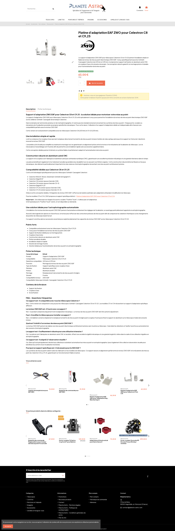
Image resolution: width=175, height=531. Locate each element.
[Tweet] (81, 91)
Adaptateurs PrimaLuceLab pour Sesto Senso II (99, 441)
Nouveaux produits (65, 499)
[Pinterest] (83, 91)
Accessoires (31, 508)
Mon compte (94, 497)
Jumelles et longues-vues (35, 511)
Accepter (8, 526)
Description (31, 109)
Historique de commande (98, 499)
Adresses (93, 502)
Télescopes (31, 497)
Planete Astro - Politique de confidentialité (68, 509)
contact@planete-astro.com (132, 507)
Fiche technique (44, 109)
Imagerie (30, 505)
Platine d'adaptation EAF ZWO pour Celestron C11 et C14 (95, 196)
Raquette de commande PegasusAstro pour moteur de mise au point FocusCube (37, 442)
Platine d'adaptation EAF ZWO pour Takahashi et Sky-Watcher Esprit (99, 398)
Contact (61, 502)
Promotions (62, 497)
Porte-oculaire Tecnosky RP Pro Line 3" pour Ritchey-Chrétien (130, 442)
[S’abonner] (63, 475)
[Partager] (79, 91)
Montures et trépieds (34, 502)
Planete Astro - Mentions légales (69, 505)
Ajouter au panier (97, 83)
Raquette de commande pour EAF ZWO (69, 391)
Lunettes (30, 499)
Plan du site (62, 518)
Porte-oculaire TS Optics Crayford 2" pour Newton (67, 441)
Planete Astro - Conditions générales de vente (72, 514)
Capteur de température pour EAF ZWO (38, 391)
